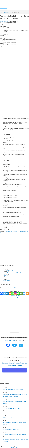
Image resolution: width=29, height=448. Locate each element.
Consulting (5, 275)
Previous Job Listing (14, 295)
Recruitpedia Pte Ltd (5, 21)
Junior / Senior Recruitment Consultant (12, 272)
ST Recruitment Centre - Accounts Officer (13, 413)
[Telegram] (24, 293)
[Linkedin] (7, 293)
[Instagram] (15, 293)
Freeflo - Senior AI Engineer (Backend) (12, 408)
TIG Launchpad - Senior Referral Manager (13, 389)
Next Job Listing (14, 297)
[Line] (18, 293)
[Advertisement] (14, 99)
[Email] (21, 293)
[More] (27, 293)
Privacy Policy (14, 447)
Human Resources (7, 278)
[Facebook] (1, 293)
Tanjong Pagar (6, 280)
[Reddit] (10, 293)
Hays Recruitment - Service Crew (11, 429)
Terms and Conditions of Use (22, 446)
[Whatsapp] (12, 293)
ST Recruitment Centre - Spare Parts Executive (14, 434)
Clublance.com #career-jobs (20, 287)
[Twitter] (4, 293)
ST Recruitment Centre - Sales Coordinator (13, 417)
